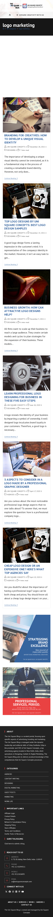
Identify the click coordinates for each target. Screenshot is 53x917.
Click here (8, 843)
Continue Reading (11, 178)
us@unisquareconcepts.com (21, 881)
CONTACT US (26, 905)
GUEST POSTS (10, 792)
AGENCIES (11, 494)
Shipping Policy (10, 825)
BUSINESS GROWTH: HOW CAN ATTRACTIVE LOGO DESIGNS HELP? (23, 311)
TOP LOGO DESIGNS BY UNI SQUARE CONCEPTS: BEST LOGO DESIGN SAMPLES (24, 224)
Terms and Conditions (12, 831)
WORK (31, 902)
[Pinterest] (19, 891)
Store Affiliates (10, 828)
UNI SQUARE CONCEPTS (16, 147)
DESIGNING (11, 150)
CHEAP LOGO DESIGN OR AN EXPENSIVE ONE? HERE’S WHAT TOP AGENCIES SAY (24, 569)
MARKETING (9, 797)
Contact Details (10, 816)
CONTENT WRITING (12, 779)
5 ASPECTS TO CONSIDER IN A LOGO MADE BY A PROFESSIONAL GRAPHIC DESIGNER (25, 483)
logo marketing (24, 29)
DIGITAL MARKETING (12, 788)
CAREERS (40, 902)
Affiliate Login (10, 813)
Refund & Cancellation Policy (15, 822)
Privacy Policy (10, 819)
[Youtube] (23, 891)
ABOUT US (12, 902)
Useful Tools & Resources (14, 834)
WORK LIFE (9, 801)
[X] (6, 891)
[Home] (3, 29)
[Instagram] (13, 891)
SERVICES (22, 902)
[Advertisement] (26, 63)
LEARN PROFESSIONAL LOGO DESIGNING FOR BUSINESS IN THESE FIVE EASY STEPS (23, 397)
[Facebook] (10, 891)
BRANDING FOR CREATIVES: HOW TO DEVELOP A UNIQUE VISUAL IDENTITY (25, 138)
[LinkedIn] (16, 891)
